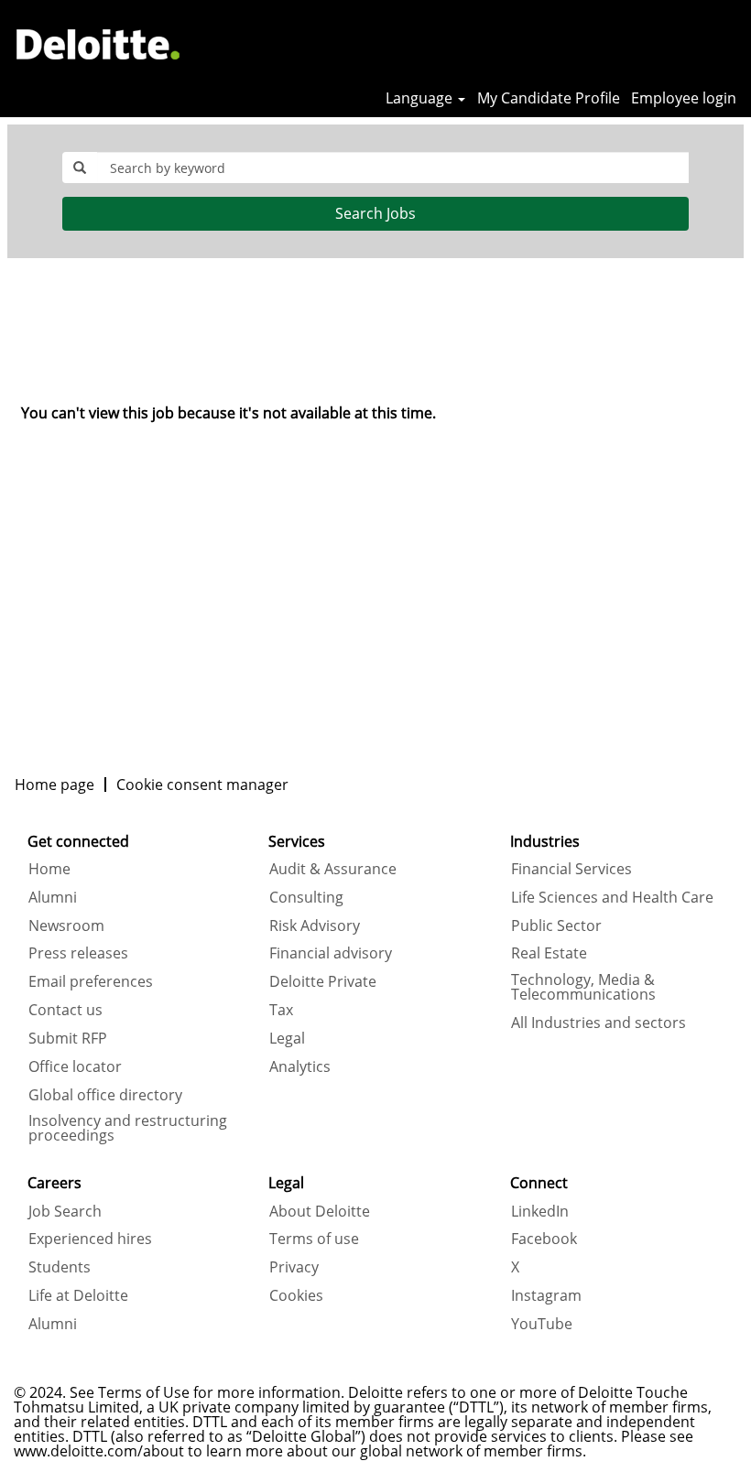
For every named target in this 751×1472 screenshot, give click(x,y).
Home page (54, 784)
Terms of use (314, 1238)
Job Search (65, 1211)
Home (49, 868)
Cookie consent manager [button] (202, 784)
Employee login (683, 98)
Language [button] (421, 98)
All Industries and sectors (598, 1022)
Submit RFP (67, 1038)
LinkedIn (540, 1211)
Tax (281, 1009)
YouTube (541, 1323)
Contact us (65, 1009)
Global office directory (105, 1095)
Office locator (75, 1066)
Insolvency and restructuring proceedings (127, 1127)
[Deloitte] (98, 43)
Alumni (52, 897)
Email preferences (90, 981)
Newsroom (66, 925)
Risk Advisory (314, 925)
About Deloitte (319, 1211)
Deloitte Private (322, 981)
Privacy (294, 1267)
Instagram (546, 1295)
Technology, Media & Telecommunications (583, 986)
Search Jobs (375, 213)
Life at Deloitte (78, 1295)
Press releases (78, 953)
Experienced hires (90, 1238)
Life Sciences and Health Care (612, 897)
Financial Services (571, 868)
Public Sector (556, 925)
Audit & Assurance (333, 868)
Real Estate (549, 953)
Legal (287, 1038)
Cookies (296, 1295)
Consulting (306, 897)
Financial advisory (330, 953)
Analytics (300, 1066)
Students (59, 1267)
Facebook (544, 1238)
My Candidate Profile (548, 98)
